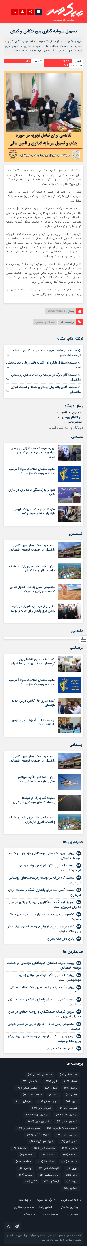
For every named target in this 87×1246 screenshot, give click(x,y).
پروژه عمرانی (49, 1175)
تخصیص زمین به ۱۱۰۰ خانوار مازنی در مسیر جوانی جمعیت (32, 589)
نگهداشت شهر (49, 1168)
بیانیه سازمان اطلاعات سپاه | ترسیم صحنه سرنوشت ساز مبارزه (32, 471)
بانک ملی (31, 1081)
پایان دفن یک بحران (60, 938)
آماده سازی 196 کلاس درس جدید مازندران (33, 702)
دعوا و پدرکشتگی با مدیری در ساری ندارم (31, 491)
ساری (71, 1101)
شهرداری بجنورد (66, 1115)
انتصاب (70, 1081)
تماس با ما (45, 1207)
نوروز (72, 1168)
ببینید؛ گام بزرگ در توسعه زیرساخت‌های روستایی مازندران (46, 377)
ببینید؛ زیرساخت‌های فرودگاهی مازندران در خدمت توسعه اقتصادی (45, 353)
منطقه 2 (19, 1148)
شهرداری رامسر (67, 1121)
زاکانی (71, 1095)
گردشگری (51, 1182)
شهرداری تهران (37, 1115)
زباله (53, 1095)
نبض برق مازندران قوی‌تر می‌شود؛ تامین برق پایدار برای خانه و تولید (32, 608)
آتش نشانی (68, 1075)
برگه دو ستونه (44, 1200)
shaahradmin (56, 311)
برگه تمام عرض (69, 1200)
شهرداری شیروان (28, 1128)
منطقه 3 (70, 1155)
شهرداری (23, 1101)
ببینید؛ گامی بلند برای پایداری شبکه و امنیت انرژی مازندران (46, 389)
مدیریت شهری (44, 1148)
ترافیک (70, 1088)
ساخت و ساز (32, 1095)
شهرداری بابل (41, 1108)
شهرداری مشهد (66, 1135)
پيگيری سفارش (69, 1207)
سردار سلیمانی (48, 1101)
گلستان (70, 1188)
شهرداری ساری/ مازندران (62, 1128)
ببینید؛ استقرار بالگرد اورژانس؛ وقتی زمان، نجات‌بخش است (43, 365)
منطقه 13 (69, 1162)
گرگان (31, 1182)
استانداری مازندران (40, 1075)
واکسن (25, 1168)
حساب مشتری (22, 1207)
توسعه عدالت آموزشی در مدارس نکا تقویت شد (33, 722)
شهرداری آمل (68, 1108)
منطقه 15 (46, 1162)
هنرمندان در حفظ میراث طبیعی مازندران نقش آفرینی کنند (34, 511)
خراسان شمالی (27, 1088)
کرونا (71, 1182)
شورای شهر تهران (41, 1141)
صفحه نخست (49, 1214)
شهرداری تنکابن (45, 322)
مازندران (69, 1148)
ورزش (71, 1175)
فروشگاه (27, 1214)
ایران (51, 1081)
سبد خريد (72, 1214)
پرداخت (23, 1200)
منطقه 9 (49, 1155)
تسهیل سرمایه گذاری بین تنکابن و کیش (43, 31)
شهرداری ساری (38, 1121)
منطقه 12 (27, 1155)
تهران (51, 1088)
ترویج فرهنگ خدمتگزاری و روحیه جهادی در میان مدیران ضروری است (32, 452)
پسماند (25, 1175)
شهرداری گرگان (38, 1135)
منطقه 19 (23, 1162)
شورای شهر (69, 1141)
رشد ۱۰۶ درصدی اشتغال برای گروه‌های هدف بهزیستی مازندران (33, 661)
